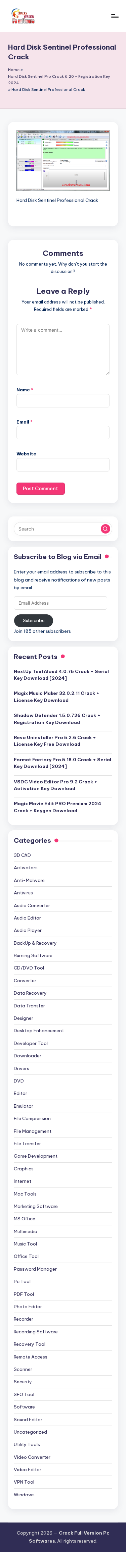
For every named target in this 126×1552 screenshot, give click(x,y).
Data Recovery (30, 993)
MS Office (24, 1219)
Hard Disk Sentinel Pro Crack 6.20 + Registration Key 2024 (59, 80)
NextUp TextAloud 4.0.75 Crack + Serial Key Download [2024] (61, 674)
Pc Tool (22, 1281)
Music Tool (25, 1244)
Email (24, 422)
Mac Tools (25, 1194)
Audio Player (28, 930)
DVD (19, 1081)
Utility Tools (27, 1444)
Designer (23, 1018)
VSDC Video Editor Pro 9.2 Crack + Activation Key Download (55, 785)
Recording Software (36, 1332)
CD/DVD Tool (29, 968)
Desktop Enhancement (39, 1031)
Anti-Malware (29, 880)
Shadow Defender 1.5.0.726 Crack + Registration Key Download (57, 718)
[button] (105, 529)
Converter (25, 981)
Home (13, 69)
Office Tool (26, 1256)
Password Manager (35, 1269)
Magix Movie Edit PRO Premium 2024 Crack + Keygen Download (57, 806)
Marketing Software (36, 1206)
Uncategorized (30, 1432)
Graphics (24, 1169)
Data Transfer (29, 1006)
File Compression (32, 1118)
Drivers (21, 1068)
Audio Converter (32, 905)
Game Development (35, 1156)
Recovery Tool (29, 1344)
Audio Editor (27, 918)
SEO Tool (24, 1394)
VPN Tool (24, 1482)
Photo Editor (28, 1307)
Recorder (23, 1319)
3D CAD (22, 855)
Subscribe (34, 620)
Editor (20, 1093)
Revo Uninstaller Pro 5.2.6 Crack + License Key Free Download (55, 740)
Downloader (27, 1056)
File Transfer (27, 1144)
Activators (26, 868)
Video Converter (32, 1457)
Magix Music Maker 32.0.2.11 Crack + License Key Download (56, 696)
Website (26, 454)
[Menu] (114, 16)
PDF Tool (24, 1294)
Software (24, 1407)
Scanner (23, 1369)
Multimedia (25, 1231)
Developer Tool (31, 1043)
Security (23, 1382)
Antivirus (23, 893)
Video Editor (27, 1469)
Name (24, 390)
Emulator (23, 1106)
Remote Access (30, 1357)
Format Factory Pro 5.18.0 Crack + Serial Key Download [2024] (62, 763)
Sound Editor (28, 1420)
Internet (22, 1181)
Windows (24, 1495)
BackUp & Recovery (35, 943)
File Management (32, 1131)
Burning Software (33, 955)
